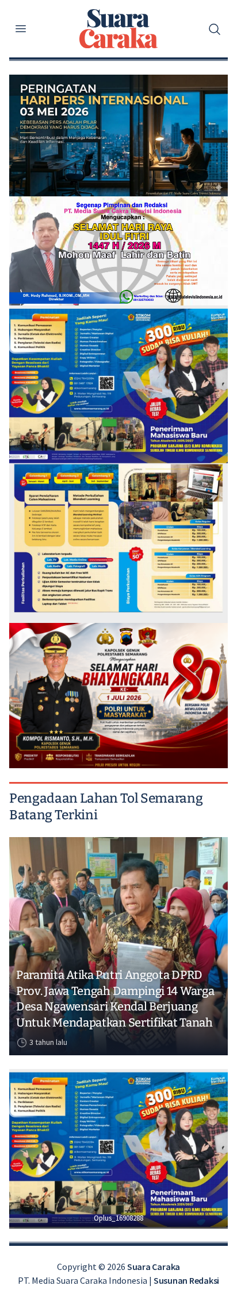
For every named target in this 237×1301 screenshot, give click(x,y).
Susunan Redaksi (186, 1280)
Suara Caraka (153, 1266)
